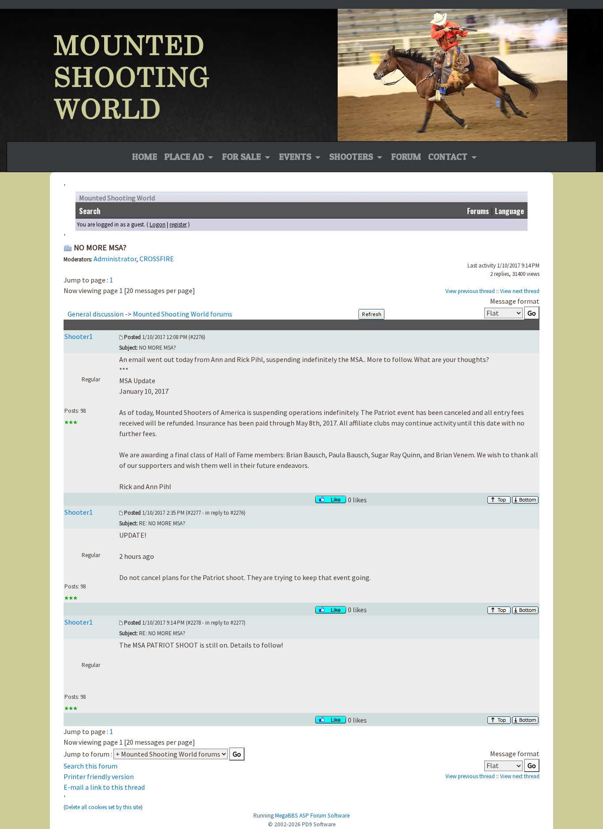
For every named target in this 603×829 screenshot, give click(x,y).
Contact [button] (449, 156)
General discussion (96, 313)
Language (509, 211)
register (178, 224)
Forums (478, 211)
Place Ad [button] (185, 156)
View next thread (519, 291)
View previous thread (470, 291)
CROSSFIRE (156, 258)
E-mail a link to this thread (104, 787)
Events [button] (296, 156)
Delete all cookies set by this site (103, 807)
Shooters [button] (352, 156)
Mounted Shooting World (117, 197)
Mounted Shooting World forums (182, 313)
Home (144, 156)
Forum (406, 156)
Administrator (115, 258)
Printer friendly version (99, 776)
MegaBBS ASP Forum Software (312, 815)
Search (89, 211)
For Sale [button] (242, 156)
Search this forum (90, 765)
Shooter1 (78, 336)
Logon (158, 224)
